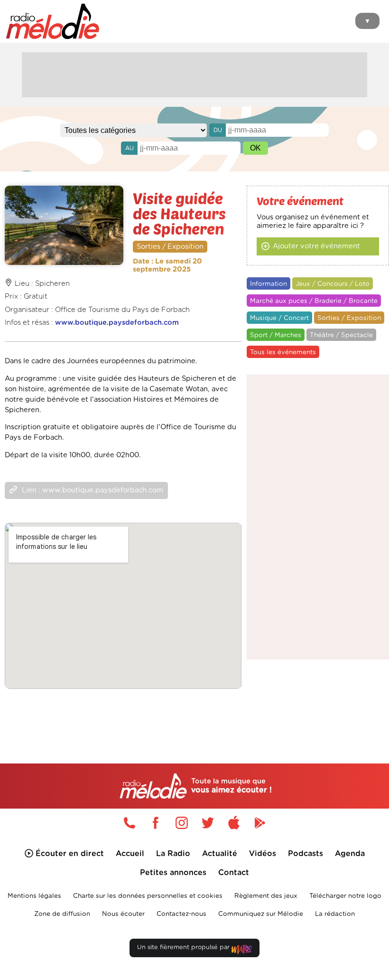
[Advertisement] (194, 73)
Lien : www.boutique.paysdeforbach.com (92, 490)
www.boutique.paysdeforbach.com (117, 322)
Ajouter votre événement (316, 246)
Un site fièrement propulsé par (184, 947)
